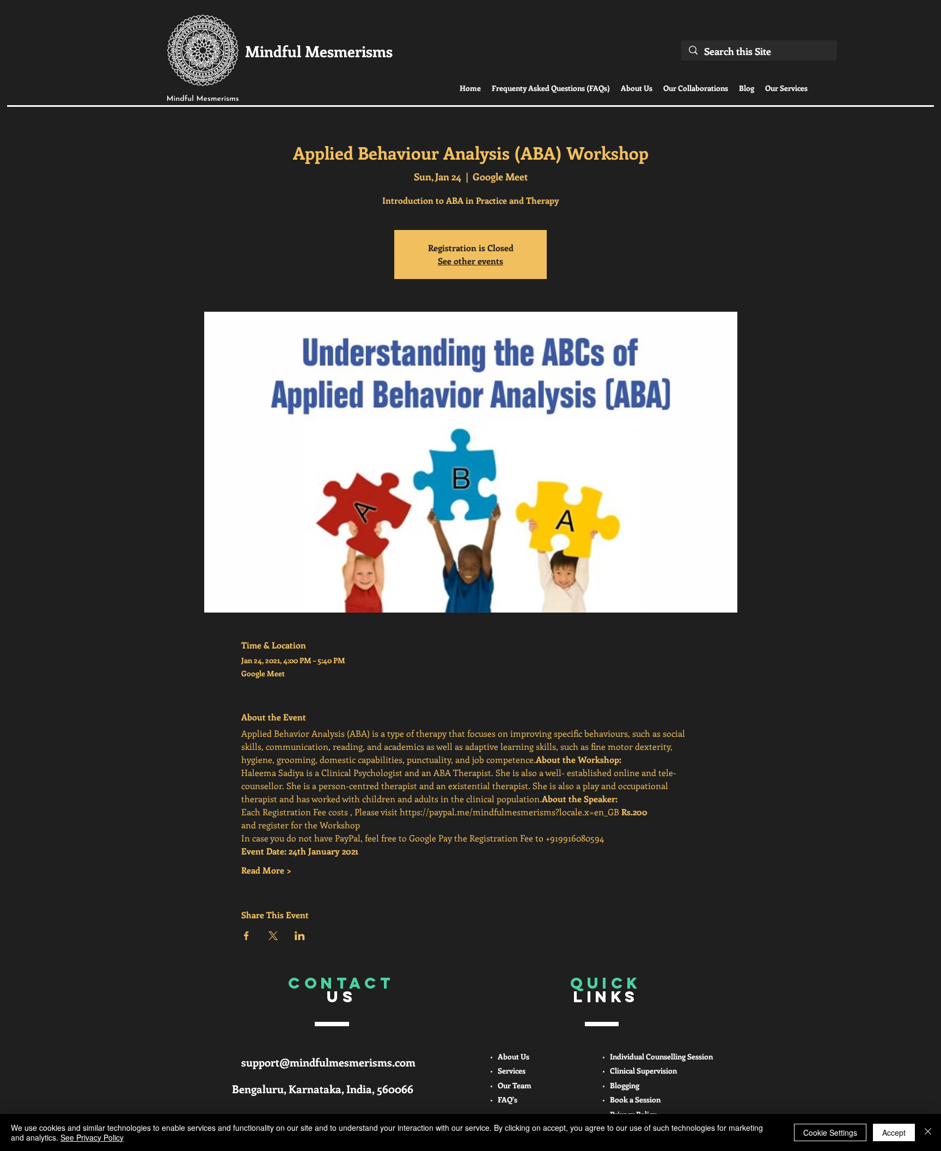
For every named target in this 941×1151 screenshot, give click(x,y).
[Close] (927, 1132)
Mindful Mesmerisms (319, 51)
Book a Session (635, 1099)
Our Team (514, 1085)
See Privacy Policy (92, 1137)
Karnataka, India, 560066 (351, 1088)
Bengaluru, (260, 1088)
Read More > (266, 870)
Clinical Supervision (643, 1070)
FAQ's (507, 1099)
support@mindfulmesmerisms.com (328, 1062)
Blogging (624, 1085)
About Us (513, 1056)
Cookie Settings (830, 1132)
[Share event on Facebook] (246, 935)
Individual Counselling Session (661, 1056)
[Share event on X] (273, 935)
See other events (470, 260)
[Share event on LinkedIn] (300, 935)
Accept (894, 1132)
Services (512, 1070)
